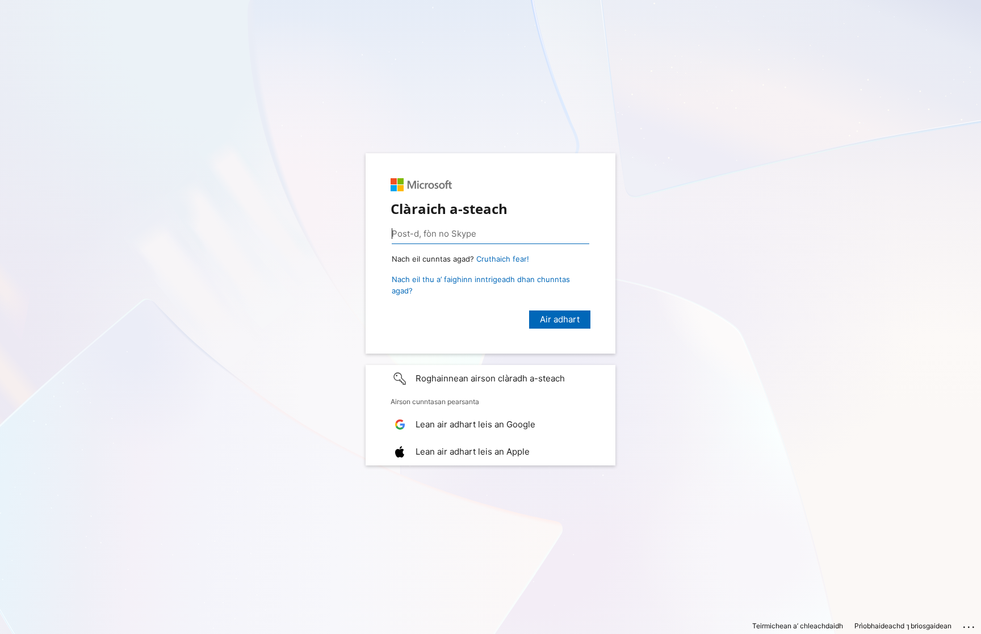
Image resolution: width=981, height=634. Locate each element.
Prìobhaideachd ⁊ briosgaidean (902, 626)
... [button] (969, 624)
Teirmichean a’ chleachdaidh (797, 626)
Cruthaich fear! (502, 258)
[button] (490, 378)
